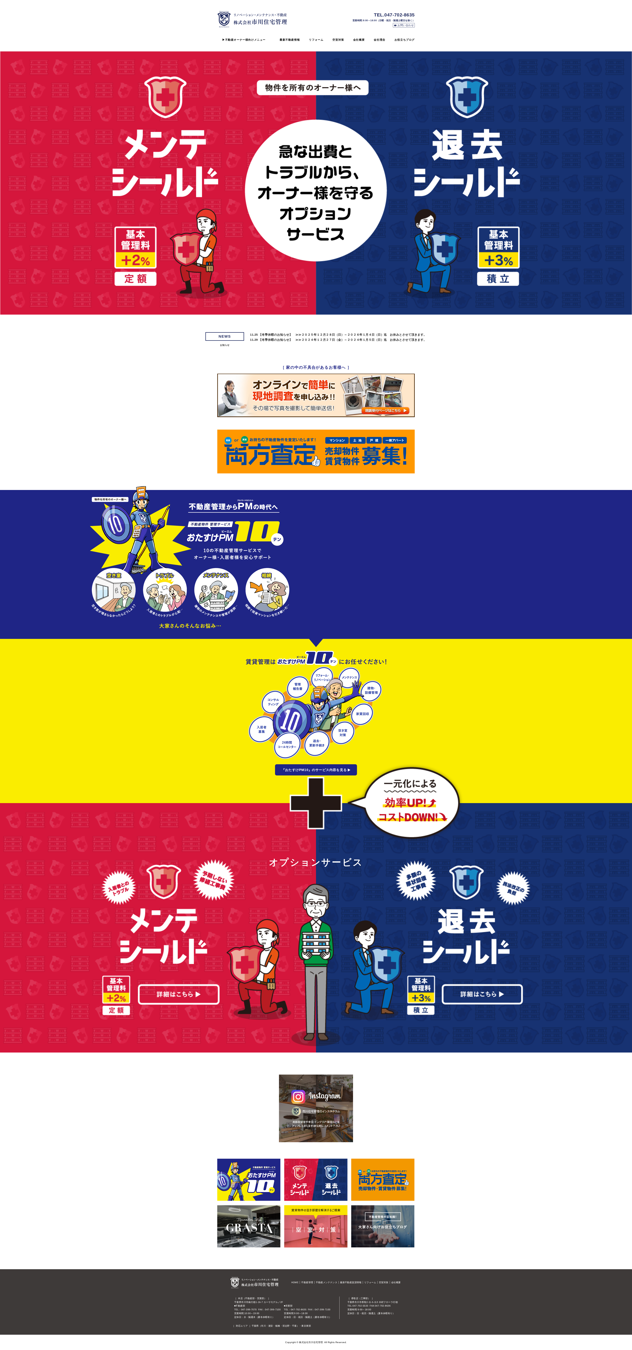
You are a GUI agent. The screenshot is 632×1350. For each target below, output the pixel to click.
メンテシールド (196, 939)
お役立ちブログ (405, 39)
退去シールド (436, 939)
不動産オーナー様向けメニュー (245, 39)
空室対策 (338, 39)
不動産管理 (307, 1282)
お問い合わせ (405, 25)
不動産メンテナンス (326, 1282)
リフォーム (316, 39)
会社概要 (359, 39)
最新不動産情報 (290, 39)
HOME (295, 1282)
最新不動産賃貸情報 (350, 1282)
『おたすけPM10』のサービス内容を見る (314, 770)
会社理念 (379, 39)
